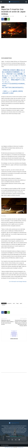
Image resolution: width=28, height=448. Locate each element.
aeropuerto (9, 303)
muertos (3, 304)
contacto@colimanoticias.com (16, 436)
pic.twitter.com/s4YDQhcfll (13, 87)
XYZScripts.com (20, 447)
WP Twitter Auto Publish (9, 447)
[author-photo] (14, 336)
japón (21, 303)
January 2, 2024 (7, 93)
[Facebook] (2, 19)
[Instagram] (12, 440)
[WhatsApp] (8, 19)
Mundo (5, 5)
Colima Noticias (6, 16)
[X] (5, 19)
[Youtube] (19, 440)
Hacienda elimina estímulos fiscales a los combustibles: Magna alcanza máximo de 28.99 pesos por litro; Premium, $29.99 (21, 323)
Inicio (2, 5)
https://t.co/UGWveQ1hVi (11, 83)
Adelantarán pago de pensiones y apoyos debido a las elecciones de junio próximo (7, 322)
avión (14, 303)
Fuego (17, 303)
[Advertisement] (14, 48)
